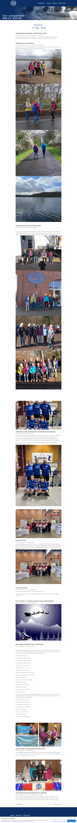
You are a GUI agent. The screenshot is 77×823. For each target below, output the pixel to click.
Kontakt (12, 815)
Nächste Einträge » (57, 804)
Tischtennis (54, 3)
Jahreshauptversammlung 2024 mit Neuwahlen (30, 644)
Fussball (48, 3)
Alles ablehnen (63, 820)
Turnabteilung (40, 35)
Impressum (19, 815)
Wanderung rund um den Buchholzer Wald (28, 226)
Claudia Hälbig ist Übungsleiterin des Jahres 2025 (30, 749)
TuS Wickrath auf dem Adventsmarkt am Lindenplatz (31, 793)
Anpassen (55, 820)
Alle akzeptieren (71, 820)
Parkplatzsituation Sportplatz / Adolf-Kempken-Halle (31, 33)
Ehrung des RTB (21, 540)
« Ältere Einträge (19, 804)
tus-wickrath (19, 35)
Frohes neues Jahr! (21, 588)
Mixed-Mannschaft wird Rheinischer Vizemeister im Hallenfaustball (35, 432)
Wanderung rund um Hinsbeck (25, 43)
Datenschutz (26, 815)
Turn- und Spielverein (33, 35)
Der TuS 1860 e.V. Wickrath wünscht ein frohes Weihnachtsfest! (35, 601)
